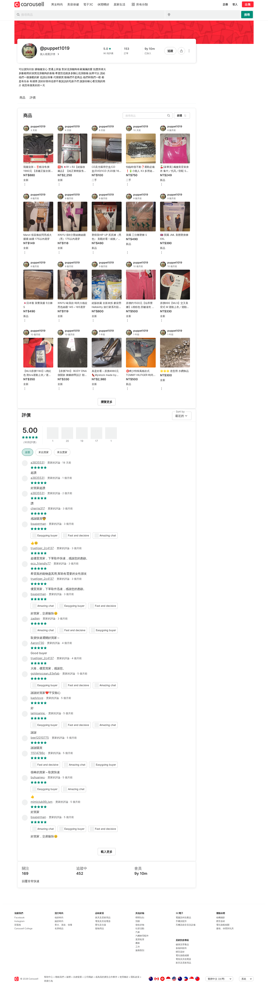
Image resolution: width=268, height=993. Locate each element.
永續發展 (77, 977)
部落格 (17, 924)
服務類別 (139, 950)
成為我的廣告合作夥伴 (106, 977)
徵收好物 (139, 924)
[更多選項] (189, 50)
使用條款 (124, 977)
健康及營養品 (182, 944)
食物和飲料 (181, 948)
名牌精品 (59, 928)
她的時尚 (59, 921)
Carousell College (23, 928)
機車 (137, 943)
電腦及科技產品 (183, 917)
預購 (137, 921)
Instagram (19, 921)
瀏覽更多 (106, 402)
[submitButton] (247, 14)
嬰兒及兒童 (100, 924)
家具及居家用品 (102, 917)
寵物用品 (99, 928)
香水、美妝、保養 (63, 924)
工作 (137, 946)
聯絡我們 (59, 977)
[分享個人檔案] (181, 50)
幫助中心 (48, 977)
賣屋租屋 (139, 939)
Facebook (19, 917)
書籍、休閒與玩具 (225, 928)
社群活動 (139, 928)
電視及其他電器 (102, 921)
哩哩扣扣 (139, 917)
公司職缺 (88, 977)
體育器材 (180, 951)
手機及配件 (181, 921)
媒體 (68, 977)
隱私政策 (135, 977)
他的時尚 (59, 917)
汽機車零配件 (142, 935)
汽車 (137, 932)
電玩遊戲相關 (182, 955)
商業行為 (48, 981)
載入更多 (106, 851)
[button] (55, 54)
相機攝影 (220, 917)
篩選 (179, 115)
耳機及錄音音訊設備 (185, 924)
